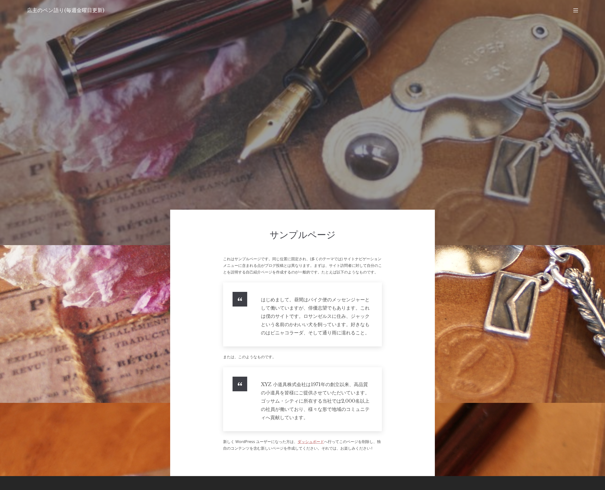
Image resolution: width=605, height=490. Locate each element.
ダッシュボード (311, 441)
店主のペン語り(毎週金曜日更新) (65, 10)
